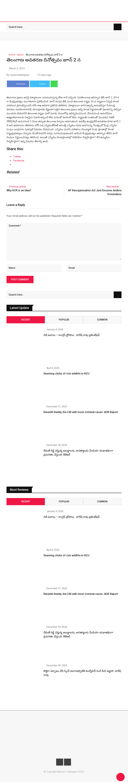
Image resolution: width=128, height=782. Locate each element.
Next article (112, 186)
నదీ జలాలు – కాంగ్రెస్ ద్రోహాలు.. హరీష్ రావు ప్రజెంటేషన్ (72, 335)
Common (102, 319)
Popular (64, 319)
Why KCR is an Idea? (18, 190)
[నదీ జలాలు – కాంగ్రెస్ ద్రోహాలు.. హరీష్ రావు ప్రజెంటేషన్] (23, 345)
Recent (25, 319)
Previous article (17, 186)
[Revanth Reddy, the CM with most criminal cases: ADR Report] (23, 422)
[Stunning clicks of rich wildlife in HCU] (23, 384)
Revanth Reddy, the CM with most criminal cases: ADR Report (81, 412)
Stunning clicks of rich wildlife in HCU (67, 373)
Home (11, 54)
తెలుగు (20, 54)
